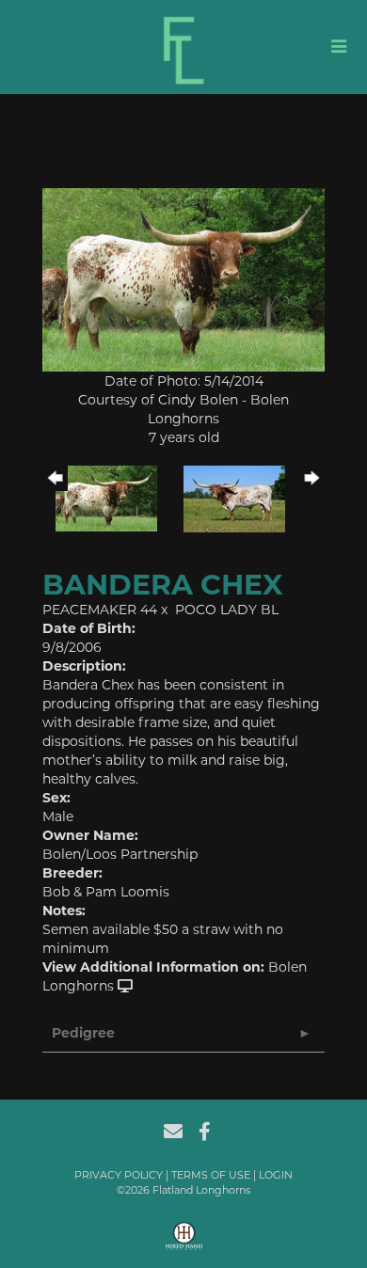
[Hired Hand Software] (184, 1242)
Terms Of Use (210, 1174)
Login (276, 1174)
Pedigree (83, 1032)
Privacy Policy (118, 1174)
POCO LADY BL (227, 609)
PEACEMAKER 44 (99, 609)
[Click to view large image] (183, 278)
